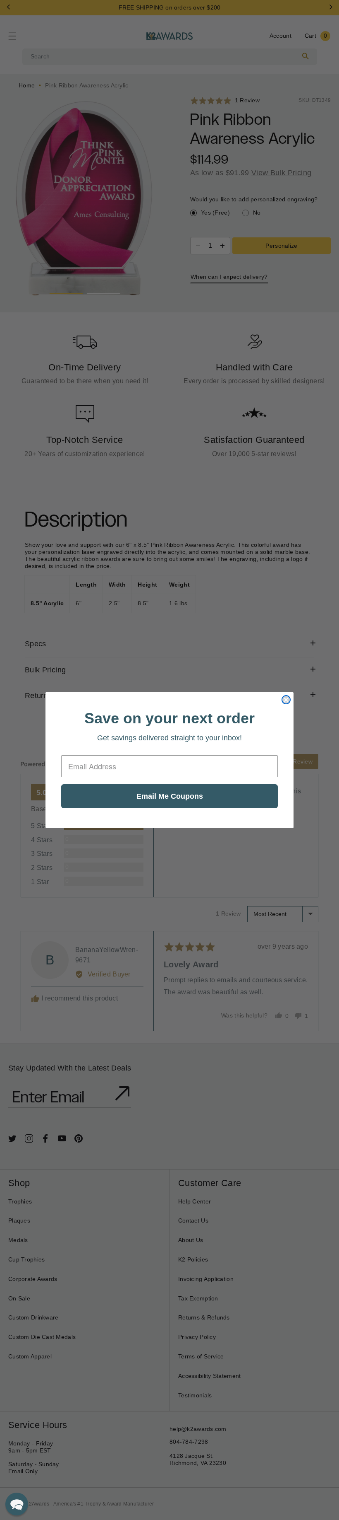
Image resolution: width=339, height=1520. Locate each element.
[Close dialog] (286, 700)
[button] (16, 1504)
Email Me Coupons (169, 796)
